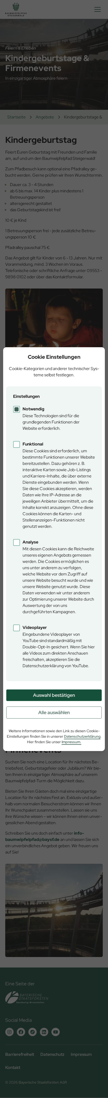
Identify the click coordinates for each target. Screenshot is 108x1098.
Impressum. (71, 742)
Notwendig (33, 409)
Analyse (30, 542)
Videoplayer (35, 627)
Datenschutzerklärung (82, 736)
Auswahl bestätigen (54, 695)
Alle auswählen (54, 712)
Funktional (33, 444)
